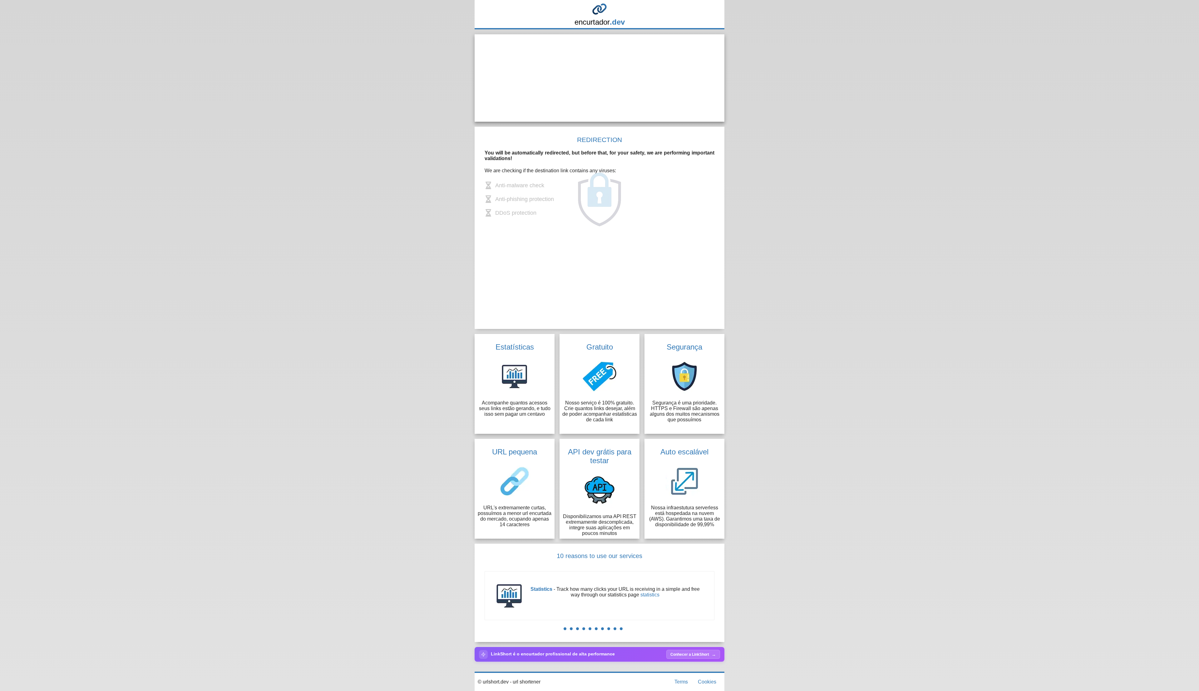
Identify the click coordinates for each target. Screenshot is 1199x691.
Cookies (707, 681)
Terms (681, 681)
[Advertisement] (599, 78)
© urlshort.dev (493, 681)
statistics (649, 594)
